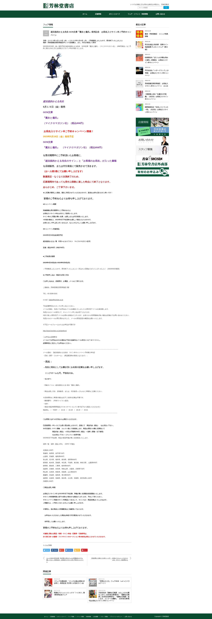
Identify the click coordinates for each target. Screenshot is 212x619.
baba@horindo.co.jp (56, 300)
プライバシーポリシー (116, 616)
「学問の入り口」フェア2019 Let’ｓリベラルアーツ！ (114, 582)
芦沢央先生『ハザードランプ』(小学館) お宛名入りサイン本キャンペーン (157, 73)
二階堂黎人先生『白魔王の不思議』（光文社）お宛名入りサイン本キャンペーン (156, 96)
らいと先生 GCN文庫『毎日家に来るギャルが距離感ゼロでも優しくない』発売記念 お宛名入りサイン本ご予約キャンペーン (64, 560)
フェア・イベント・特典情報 (138, 14)
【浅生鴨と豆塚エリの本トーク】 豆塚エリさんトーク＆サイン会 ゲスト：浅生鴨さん (109, 559)
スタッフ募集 (104, 616)
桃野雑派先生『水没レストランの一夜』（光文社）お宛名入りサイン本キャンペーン (156, 109)
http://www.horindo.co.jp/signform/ (55, 331)
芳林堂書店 (165, 616)
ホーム (85, 14)
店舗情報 (98, 14)
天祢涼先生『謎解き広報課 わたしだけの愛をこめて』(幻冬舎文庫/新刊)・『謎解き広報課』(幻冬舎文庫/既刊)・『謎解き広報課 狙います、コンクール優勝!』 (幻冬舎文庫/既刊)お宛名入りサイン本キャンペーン (109, 597)
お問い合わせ (160, 14)
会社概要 (95, 616)
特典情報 (88, 616)
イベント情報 (80, 616)
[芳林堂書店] (58, 5)
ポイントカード (114, 14)
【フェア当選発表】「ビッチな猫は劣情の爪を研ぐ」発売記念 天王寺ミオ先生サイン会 (69, 582)
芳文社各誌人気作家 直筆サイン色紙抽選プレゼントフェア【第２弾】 (156, 47)
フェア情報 (48, 545)
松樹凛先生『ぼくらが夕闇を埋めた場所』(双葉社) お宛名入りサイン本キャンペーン (156, 60)
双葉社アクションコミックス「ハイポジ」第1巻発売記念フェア (69, 594)
